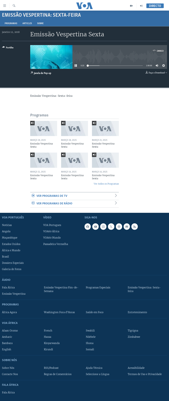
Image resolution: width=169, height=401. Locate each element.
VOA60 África (51, 231)
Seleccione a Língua (97, 374)
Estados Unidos (11, 244)
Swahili (90, 330)
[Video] (131, 5)
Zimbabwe (134, 336)
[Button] (8, 48)
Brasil (5, 256)
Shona (89, 343)
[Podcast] (119, 226)
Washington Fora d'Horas (59, 312)
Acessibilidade (136, 367)
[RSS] (134, 226)
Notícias (7, 225)
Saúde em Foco (94, 312)
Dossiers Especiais (13, 263)
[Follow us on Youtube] (95, 226)
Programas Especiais (98, 287)
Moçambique (9, 237)
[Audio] (141, 5)
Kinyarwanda (52, 343)
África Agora (9, 312)
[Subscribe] (127, 226)
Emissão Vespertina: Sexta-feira (144, 289)
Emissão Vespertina (13, 293)
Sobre (40, 23)
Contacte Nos (10, 374)
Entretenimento (137, 312)
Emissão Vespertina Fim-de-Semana (61, 289)
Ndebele (91, 336)
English (6, 349)
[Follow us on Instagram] (103, 226)
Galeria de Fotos (11, 269)
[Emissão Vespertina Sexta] (43, 128)
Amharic (7, 336)
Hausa (47, 336)
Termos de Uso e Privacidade (145, 374)
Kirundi (48, 349)
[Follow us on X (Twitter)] (111, 226)
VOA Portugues (52, 225)
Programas (11, 23)
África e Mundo (11, 250)
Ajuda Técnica (94, 367)
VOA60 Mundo (52, 237)
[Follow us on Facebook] (87, 226)
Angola (6, 231)
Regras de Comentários (57, 374)
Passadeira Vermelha (55, 244)
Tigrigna (133, 330)
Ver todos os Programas (106, 183)
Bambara (7, 343)
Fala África (8, 287)
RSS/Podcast (51, 367)
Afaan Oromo (10, 330)
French (48, 330)
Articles (27, 23)
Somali (90, 349)
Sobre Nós (8, 367)
